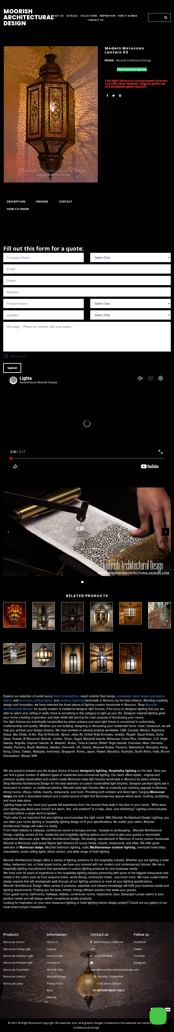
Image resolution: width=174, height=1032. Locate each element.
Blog (49, 990)
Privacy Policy (55, 983)
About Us (52, 942)
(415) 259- (100, 956)
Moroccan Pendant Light (17, 962)
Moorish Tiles (55, 970)
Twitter (138, 949)
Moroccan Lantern (14, 976)
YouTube (139, 956)
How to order (55, 956)
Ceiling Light (23, 949)
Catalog (51, 949)
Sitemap (52, 997)
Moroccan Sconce (14, 942)
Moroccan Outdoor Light (18, 956)
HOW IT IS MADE (127, 15)
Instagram (140, 962)
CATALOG (72, 15)
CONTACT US (95, 20)
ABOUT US (57, 15)
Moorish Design (56, 976)
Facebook (140, 942)
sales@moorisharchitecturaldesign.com (115, 970)
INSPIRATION (107, 15)
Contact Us (53, 962)
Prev (8, 532)
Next (165, 532)
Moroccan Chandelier (16, 970)
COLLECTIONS (88, 15)
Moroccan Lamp (13, 983)
